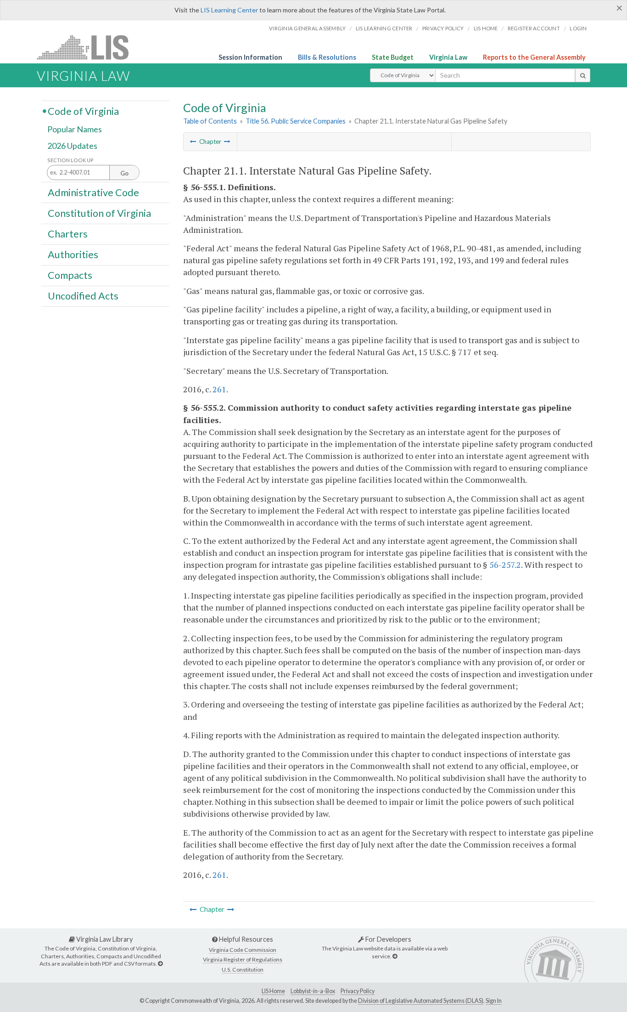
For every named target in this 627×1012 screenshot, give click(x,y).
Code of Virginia (83, 111)
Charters (68, 234)
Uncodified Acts (83, 296)
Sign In (494, 1000)
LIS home (486, 28)
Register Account (534, 28)
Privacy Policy (443, 28)
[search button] (582, 75)
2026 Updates (72, 146)
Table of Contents (210, 121)
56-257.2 (505, 564)
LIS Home (273, 991)
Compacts (70, 275)
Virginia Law (448, 57)
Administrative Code (93, 192)
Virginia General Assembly (307, 28)
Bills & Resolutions (327, 57)
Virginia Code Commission (242, 949)
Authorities (73, 254)
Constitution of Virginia (99, 213)
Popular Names (74, 129)
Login (578, 28)
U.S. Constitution (242, 969)
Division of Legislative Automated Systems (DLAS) (420, 1000)
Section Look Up (70, 160)
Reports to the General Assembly (534, 57)
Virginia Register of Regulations (242, 959)
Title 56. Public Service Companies (296, 121)
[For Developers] (394, 956)
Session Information (250, 57)
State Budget (393, 57)
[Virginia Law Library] (160, 963)
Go (124, 173)
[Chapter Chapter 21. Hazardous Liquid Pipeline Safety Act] (193, 141)
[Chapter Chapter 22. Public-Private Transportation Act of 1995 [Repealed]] (227, 141)
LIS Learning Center (229, 10)
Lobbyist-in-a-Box (313, 991)
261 (219, 389)
